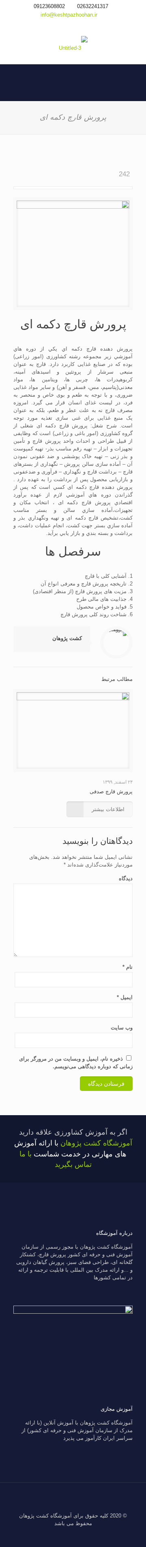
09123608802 (49, 6)
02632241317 (92, 6)
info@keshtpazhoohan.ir (69, 15)
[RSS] (62, 24)
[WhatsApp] (84, 24)
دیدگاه (126, 878)
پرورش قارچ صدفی (111, 791)
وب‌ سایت (122, 1028)
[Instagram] (73, 24)
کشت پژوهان (67, 638)
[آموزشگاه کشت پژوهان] (73, 48)
